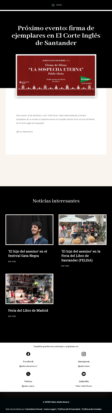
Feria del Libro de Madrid (28, 310)
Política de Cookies (91, 409)
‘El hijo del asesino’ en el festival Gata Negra (27, 253)
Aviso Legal (50, 409)
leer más (12, 261)
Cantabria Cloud (33, 409)
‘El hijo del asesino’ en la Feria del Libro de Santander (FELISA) (80, 255)
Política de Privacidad (69, 409)
